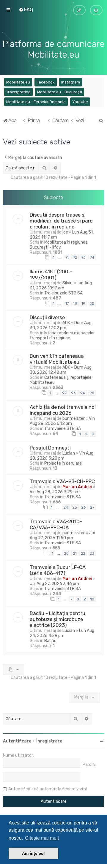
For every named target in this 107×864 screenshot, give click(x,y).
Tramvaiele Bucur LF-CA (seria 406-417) (58, 570)
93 (73, 393)
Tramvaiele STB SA (62, 428)
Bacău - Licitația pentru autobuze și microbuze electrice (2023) (57, 619)
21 (75, 553)
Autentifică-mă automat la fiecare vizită (47, 789)
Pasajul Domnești (50, 448)
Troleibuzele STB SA (63, 293)
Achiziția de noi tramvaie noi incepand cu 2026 (63, 410)
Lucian (68, 453)
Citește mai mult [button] (42, 838)
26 (83, 507)
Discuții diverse (47, 317)
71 (67, 257)
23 (92, 553)
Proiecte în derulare (63, 463)
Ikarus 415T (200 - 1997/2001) (51, 274)
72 (75, 257)
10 (92, 599)
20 (92, 303)
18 (75, 303)
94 (82, 393)
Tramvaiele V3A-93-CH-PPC (62, 481)
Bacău (50, 640)
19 (83, 303)
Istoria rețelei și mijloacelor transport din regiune (62, 335)
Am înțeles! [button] (33, 853)
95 (91, 393)
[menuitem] (25, 9)
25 (75, 507)
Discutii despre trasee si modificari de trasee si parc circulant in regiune (61, 221)
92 (64, 393)
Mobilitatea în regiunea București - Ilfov (59, 245)
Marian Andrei (77, 486)
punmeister (73, 418)
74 (92, 257)
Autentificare (17, 741)
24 (66, 507)
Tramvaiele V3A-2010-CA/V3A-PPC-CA (56, 524)
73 (83, 257)
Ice (65, 232)
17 (67, 303)
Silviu (67, 283)
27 (92, 507)
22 (83, 553)
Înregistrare (49, 741)
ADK (66, 322)
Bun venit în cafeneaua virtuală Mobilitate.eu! (57, 359)
